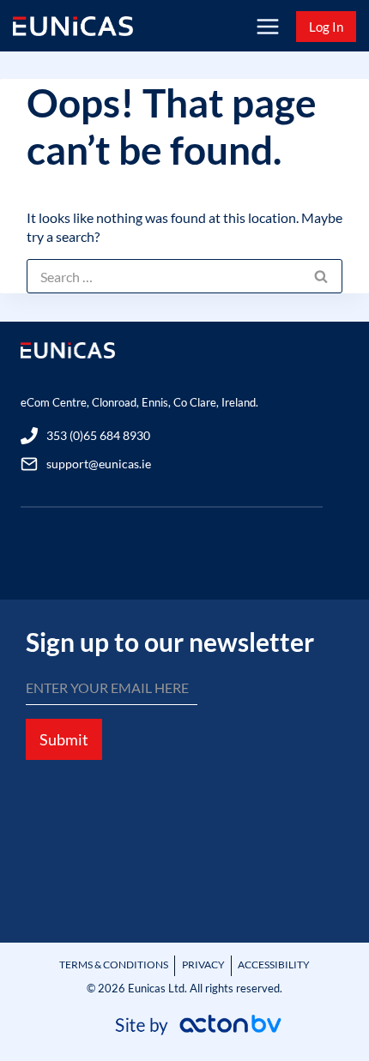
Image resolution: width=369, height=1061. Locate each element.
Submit (63, 739)
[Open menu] (267, 26)
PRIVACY (203, 964)
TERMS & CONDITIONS (113, 964)
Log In (326, 26)
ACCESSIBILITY (274, 964)
